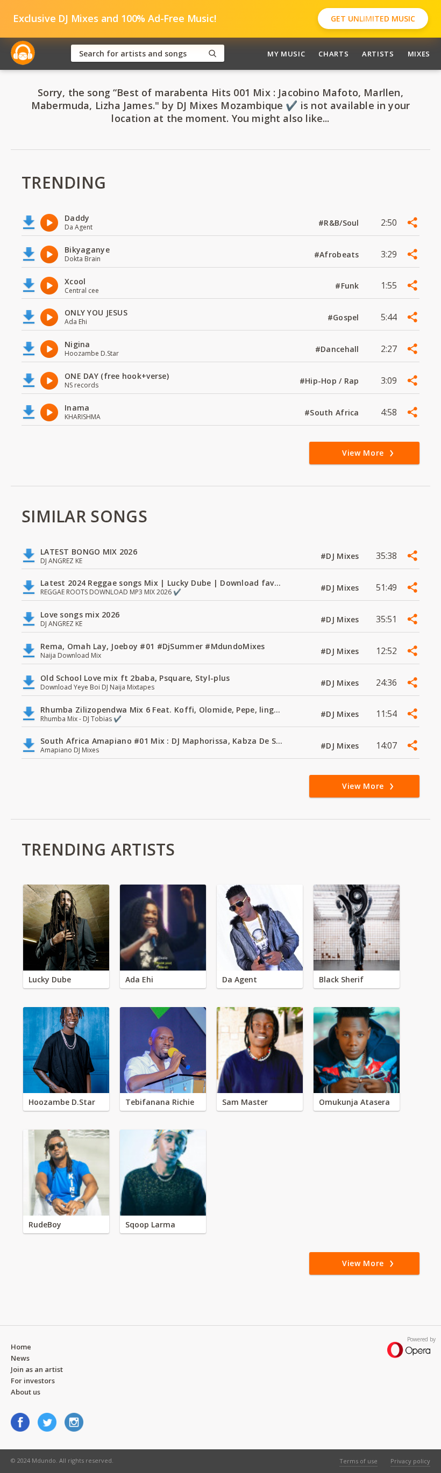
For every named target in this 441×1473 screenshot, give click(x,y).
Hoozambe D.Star (62, 1102)
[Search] (212, 53)
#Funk (348, 286)
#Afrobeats (337, 254)
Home (21, 1347)
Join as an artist (37, 1369)
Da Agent (239, 979)
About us (25, 1392)
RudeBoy (45, 1224)
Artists (378, 54)
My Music (286, 54)
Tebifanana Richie (159, 1102)
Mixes (419, 54)
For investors (33, 1380)
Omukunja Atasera (354, 1102)
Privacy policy (410, 1461)
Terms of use (358, 1461)
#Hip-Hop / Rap (330, 381)
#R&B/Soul (339, 223)
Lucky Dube (50, 979)
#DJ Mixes (341, 556)
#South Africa (332, 412)
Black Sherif (341, 979)
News (20, 1358)
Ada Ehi (139, 979)
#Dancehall (338, 349)
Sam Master (245, 1102)
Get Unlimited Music (373, 18)
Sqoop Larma (150, 1224)
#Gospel (344, 317)
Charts (333, 54)
